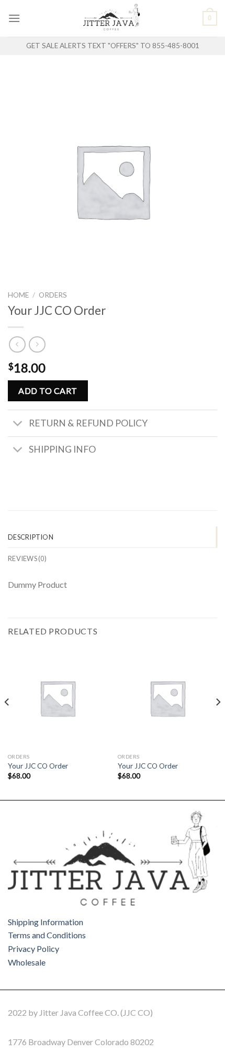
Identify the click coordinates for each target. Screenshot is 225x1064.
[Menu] (14, 18)
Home (18, 295)
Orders (53, 295)
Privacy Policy (33, 948)
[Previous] (7, 723)
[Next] (217, 723)
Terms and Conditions (47, 935)
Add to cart (47, 391)
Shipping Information (45, 922)
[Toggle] (18, 424)
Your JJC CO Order (38, 766)
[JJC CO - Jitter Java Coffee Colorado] (112, 18)
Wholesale (27, 962)
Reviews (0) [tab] (27, 558)
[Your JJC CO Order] (57, 698)
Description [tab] (30, 537)
